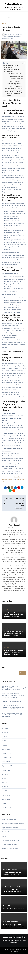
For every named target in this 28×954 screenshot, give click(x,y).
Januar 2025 (6, 799)
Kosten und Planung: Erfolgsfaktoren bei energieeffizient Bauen (16, 85)
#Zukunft (13, 38)
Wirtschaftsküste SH (14, 4)
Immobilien (5, 23)
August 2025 (6, 770)
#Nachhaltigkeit (6, 38)
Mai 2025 (4, 782)
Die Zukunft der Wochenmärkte (11, 701)
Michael (9, 34)
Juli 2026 (5, 728)
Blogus (22, 949)
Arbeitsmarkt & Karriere (9, 819)
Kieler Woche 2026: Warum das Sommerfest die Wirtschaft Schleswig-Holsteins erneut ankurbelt (13, 695)
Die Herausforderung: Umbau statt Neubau (15, 74)
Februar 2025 (6, 795)
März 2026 (5, 745)
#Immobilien (17, 36)
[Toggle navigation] (2, 6)
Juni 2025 (5, 778)
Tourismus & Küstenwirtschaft (11, 840)
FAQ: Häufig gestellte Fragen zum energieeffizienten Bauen (15, 93)
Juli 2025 (5, 774)
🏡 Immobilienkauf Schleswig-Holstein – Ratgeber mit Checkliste (13, 652)
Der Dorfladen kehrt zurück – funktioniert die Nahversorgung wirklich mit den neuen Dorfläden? (14, 707)
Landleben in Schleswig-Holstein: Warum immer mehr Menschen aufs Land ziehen (13, 614)
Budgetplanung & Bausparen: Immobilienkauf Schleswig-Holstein (13, 633)
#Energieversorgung (9, 36)
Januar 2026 (6, 749)
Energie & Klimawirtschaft (10, 832)
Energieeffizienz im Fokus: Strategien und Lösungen (16, 77)
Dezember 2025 (6, 753)
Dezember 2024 (7, 803)
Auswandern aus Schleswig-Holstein (13, 823)
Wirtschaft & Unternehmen (10, 848)
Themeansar (14, 951)
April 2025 (5, 787)
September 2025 (7, 766)
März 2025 (5, 791)
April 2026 (5, 741)
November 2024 (7, 807)
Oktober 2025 (6, 762)
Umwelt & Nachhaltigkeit (9, 844)
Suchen (5, 667)
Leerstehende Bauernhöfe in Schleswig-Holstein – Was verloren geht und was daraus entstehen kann (14, 687)
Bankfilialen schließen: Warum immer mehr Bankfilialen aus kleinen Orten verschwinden (13, 714)
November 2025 (6, 757)
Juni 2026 (5, 732)
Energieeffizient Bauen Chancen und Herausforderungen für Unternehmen (11, 68)
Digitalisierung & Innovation (10, 828)
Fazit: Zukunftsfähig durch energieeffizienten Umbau (14, 89)
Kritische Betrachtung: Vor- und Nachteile (16, 80)
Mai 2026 (4, 737)
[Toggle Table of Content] (22, 63)
